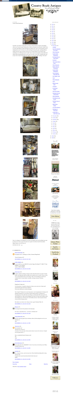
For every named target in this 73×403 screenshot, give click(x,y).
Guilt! (54, 81)
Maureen (16, 306)
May (54, 126)
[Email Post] (21, 244)
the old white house (18, 342)
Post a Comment (16, 362)
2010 (53, 44)
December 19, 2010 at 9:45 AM (22, 313)
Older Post (46, 363)
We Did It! (55, 60)
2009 (53, 136)
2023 (53, 24)
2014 (53, 36)
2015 (53, 35)
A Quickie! (55, 86)
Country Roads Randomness (18, 23)
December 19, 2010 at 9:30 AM (22, 303)
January (54, 133)
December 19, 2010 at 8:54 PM (22, 359)
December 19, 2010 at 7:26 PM (22, 348)
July (54, 123)
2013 (53, 38)
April (54, 128)
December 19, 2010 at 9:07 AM (22, 259)
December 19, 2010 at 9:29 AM (22, 281)
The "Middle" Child (56, 76)
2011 (53, 42)
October (54, 117)
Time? (54, 77)
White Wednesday (56, 52)
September (55, 119)
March (54, 130)
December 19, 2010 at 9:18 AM (22, 268)
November (55, 115)
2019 (53, 29)
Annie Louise (17, 271)
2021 (53, 26)
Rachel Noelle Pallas (18, 252)
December (55, 45)
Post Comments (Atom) (22, 366)
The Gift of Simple (56, 91)
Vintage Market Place (19, 316)
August (54, 121)
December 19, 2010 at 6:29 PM (22, 339)
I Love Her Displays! (56, 107)
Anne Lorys (17, 326)
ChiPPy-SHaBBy (18, 262)
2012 (53, 40)
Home (30, 363)
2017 (53, 31)
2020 (53, 27)
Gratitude (54, 47)
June (54, 124)
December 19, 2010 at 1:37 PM (22, 323)
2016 (53, 33)
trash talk (16, 351)
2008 (53, 137)
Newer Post (15, 363)
